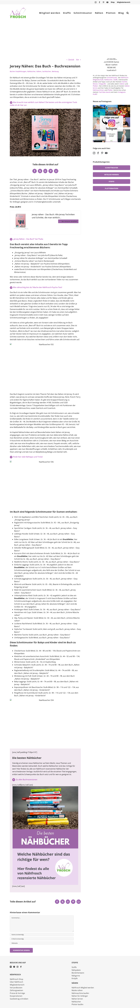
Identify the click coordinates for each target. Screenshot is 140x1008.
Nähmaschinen (98, 90)
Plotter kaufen (77, 1004)
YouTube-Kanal (104, 92)
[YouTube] (106, 153)
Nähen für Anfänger (80, 996)
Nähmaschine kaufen (80, 993)
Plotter (110, 90)
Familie (124, 82)
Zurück (71, 59)
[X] (40, 171)
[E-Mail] (56, 171)
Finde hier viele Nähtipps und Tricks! (28, 457)
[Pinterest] (50, 171)
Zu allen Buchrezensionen (26, 779)
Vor (77, 59)
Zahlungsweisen (16, 990)
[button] (127, 12)
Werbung (55, 71)
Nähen (38, 71)
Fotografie (102, 84)
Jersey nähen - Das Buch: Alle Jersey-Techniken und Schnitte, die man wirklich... (53, 216)
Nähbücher (31, 71)
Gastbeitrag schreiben (19, 999)
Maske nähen (77, 990)
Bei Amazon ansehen (69, 221)
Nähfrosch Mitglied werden (83, 987)
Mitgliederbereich (17, 985)
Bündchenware (78, 973)
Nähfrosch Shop (16, 979)
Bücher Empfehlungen (18, 71)
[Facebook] (34, 171)
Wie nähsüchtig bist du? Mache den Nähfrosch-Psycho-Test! (37, 287)
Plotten (95, 86)
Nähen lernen (77, 999)
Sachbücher (46, 71)
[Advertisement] (70, 38)
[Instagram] (94, 153)
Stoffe (115, 80)
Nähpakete (76, 970)
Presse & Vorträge (17, 993)
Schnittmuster (112, 78)
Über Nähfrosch (16, 982)
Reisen (95, 84)
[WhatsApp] (45, 171)
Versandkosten (16, 987)
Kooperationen (16, 996)
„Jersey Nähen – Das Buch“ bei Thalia (28, 239)
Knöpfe (75, 978)
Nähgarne (76, 975)
